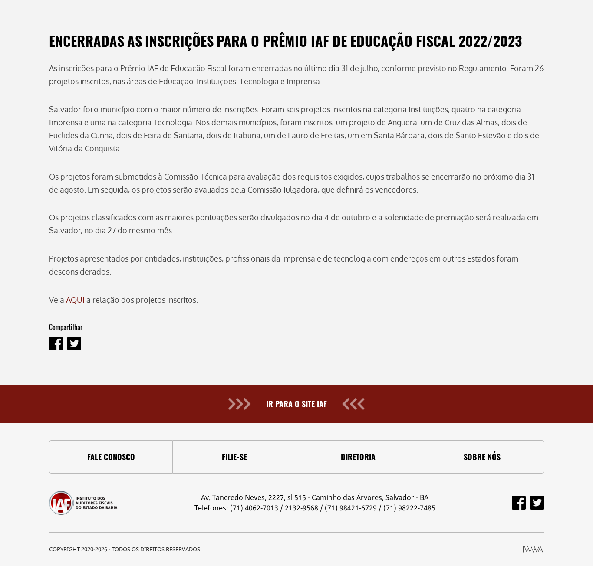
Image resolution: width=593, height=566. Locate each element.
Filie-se (234, 456)
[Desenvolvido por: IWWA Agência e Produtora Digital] (533, 549)
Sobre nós (482, 456)
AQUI (75, 299)
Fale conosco (111, 456)
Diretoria (358, 456)
